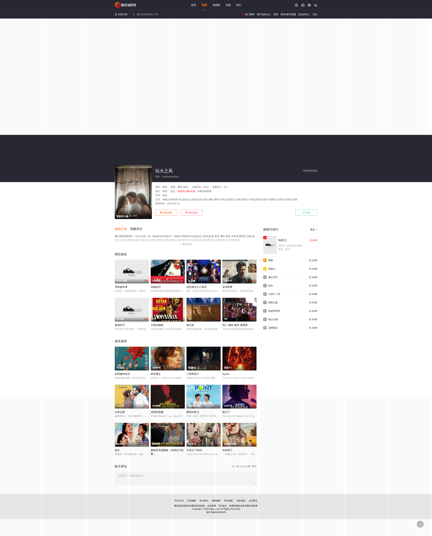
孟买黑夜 (227, 286)
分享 (306, 212)
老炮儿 (271, 268)
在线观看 (166, 212)
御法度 (190, 325)
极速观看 (191, 212)
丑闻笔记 (273, 327)
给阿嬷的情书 (122, 373)
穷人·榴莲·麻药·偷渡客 (235, 325)
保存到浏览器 (310, 170)
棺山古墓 (273, 319)
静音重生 (156, 373)
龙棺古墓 (273, 302)
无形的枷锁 (157, 325)
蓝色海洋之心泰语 (196, 286)
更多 (313, 229)
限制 (270, 260)
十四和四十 (192, 373)
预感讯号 (120, 325)
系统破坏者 (121, 286)
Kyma (225, 373)
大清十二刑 (274, 294)
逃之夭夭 (273, 277)
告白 (270, 285)
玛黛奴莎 (156, 286)
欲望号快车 (274, 311)
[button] (122, 229)
